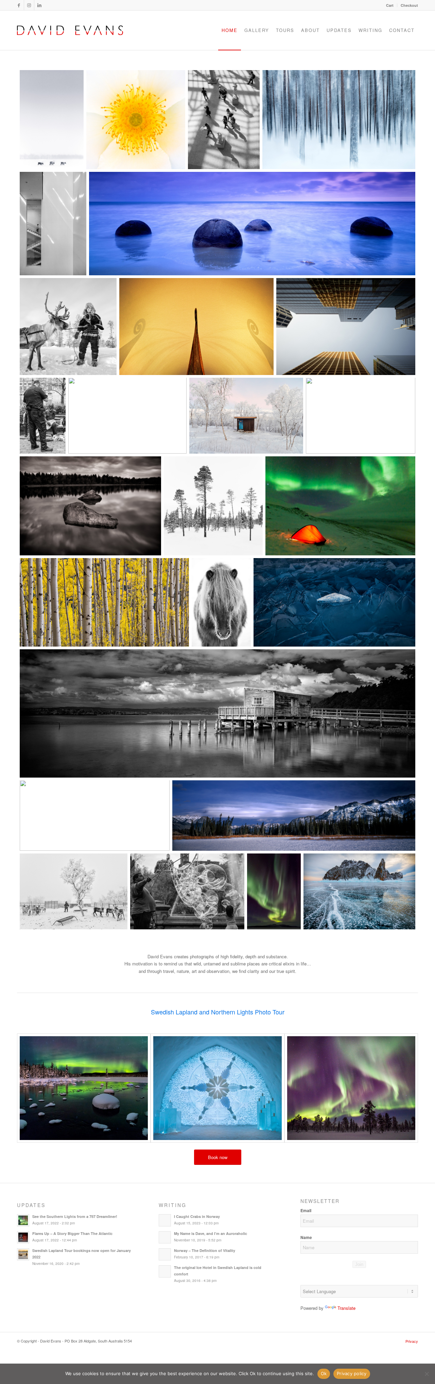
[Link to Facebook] (19, 5)
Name (306, 1237)
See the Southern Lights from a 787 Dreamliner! (74, 1216)
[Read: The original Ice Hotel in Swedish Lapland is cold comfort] (165, 1271)
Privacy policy (352, 1373)
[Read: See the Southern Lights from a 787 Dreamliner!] (23, 1220)
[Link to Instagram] (29, 5)
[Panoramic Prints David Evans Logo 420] (70, 30)
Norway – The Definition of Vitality (204, 1250)
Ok (324, 1373)
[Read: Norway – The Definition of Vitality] (165, 1254)
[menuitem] (390, 5)
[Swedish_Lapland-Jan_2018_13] (351, 1088)
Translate (346, 1308)
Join (359, 1264)
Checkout (409, 5)
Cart (390, 5)
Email (305, 1211)
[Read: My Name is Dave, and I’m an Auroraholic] (165, 1237)
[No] (426, 1373)
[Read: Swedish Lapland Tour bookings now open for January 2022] (23, 1254)
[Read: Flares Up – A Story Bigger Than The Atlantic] (23, 1237)
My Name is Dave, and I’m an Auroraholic (210, 1233)
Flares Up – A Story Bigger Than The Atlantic (72, 1233)
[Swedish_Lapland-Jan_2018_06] (217, 1088)
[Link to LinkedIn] (39, 5)
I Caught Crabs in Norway (197, 1216)
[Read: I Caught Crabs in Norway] (165, 1220)
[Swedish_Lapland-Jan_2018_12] (84, 1088)
